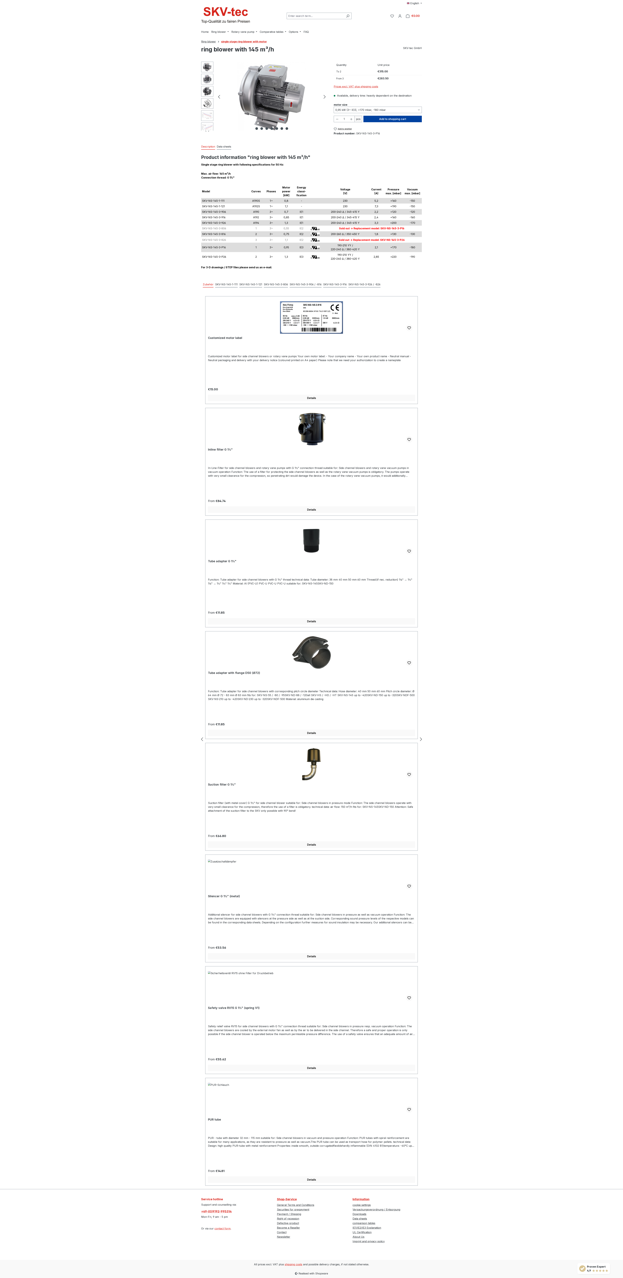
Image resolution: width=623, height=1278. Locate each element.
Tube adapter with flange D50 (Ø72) (234, 673)
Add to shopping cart (392, 119)
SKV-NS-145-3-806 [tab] (276, 284)
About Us (358, 1236)
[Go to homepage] (225, 15)
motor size (340, 104)
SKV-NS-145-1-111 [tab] (226, 284)
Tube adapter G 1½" (222, 561)
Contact (282, 1232)
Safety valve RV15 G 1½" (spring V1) (234, 1008)
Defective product (288, 1223)
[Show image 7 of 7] (287, 128)
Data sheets (360, 1218)
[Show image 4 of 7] (271, 128)
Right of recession (288, 1218)
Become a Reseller (288, 1227)
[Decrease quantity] (337, 119)
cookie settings (362, 1205)
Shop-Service (287, 1199)
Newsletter (283, 1236)
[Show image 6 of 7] (282, 128)
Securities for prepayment (293, 1209)
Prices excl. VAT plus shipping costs (356, 86)
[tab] (208, 147)
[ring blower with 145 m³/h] (271, 96)
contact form (222, 1228)
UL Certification (362, 1232)
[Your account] (400, 16)
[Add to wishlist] (409, 328)
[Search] (348, 16)
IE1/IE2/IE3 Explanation (367, 1227)
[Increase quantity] (351, 119)
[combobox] (315, 16)
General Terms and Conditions (295, 1205)
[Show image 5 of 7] (276, 128)
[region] (264, 96)
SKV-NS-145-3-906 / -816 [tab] (306, 284)
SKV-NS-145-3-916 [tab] (335, 284)
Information (361, 1199)
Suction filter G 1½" (222, 784)
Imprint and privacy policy (369, 1241)
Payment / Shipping (289, 1214)
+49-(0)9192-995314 (216, 1211)
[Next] (324, 96)
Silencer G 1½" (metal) (224, 896)
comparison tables (364, 1223)
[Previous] (219, 96)
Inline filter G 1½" (220, 449)
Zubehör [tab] (208, 284)
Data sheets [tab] (224, 146)
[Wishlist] (392, 16)
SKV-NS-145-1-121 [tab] (250, 284)
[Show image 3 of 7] (266, 128)
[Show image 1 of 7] (256, 128)
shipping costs (293, 1264)
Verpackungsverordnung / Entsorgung (376, 1209)
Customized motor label (225, 338)
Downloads (359, 1214)
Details (311, 398)
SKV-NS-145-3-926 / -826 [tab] (364, 284)
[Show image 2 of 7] (261, 128)
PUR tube (214, 1119)
